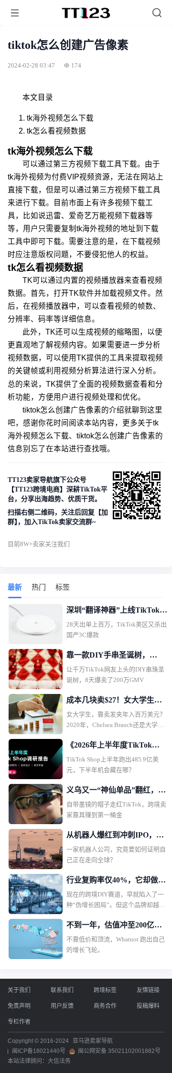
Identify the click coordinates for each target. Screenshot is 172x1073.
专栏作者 (19, 1021)
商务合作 (105, 1006)
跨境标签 (105, 990)
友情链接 (148, 990)
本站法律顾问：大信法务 (39, 1061)
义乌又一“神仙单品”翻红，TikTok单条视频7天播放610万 (116, 791)
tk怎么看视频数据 (56, 131)
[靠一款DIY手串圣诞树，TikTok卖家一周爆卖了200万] (36, 669)
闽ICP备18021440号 (38, 1051)
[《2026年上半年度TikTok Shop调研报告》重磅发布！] (36, 759)
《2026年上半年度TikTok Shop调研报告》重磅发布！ (113, 746)
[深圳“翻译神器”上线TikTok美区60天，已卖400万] (36, 624)
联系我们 (62, 990)
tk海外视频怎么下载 (60, 118)
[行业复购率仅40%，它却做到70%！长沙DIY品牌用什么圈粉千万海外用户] (36, 894)
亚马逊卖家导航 (93, 1041)
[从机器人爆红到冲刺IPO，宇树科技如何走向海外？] (36, 849)
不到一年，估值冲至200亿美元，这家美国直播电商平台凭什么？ (116, 926)
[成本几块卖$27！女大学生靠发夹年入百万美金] (36, 714)
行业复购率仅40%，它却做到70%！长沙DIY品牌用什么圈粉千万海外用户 (116, 881)
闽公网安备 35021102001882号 (119, 1051)
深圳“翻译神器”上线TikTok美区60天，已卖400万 (116, 611)
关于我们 (19, 990)
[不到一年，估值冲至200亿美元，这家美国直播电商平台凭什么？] (36, 939)
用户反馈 (62, 1006)
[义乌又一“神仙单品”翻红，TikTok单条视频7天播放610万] (36, 804)
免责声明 (19, 1006)
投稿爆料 (148, 1006)
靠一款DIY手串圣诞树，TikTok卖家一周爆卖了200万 (114, 656)
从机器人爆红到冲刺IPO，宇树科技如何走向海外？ (115, 836)
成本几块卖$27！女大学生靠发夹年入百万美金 (114, 701)
